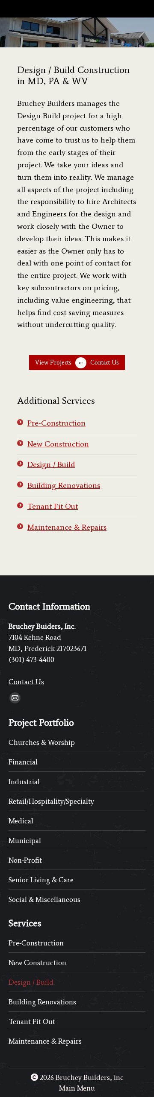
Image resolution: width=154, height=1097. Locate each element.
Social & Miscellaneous (44, 899)
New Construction (58, 444)
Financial (23, 762)
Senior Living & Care (41, 879)
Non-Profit (25, 860)
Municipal (25, 840)
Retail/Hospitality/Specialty (51, 801)
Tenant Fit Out (52, 506)
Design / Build (51, 464)
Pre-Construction (56, 423)
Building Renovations (63, 485)
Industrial (24, 781)
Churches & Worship (42, 742)
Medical (21, 821)
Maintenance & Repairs (67, 527)
